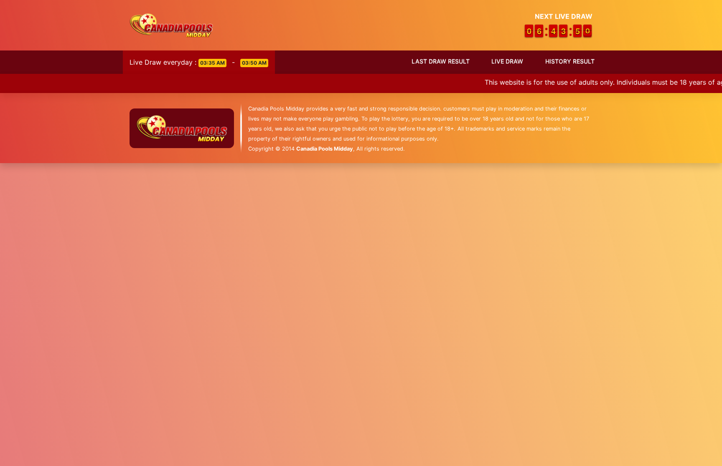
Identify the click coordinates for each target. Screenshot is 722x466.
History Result (570, 61)
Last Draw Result (441, 61)
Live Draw (507, 61)
